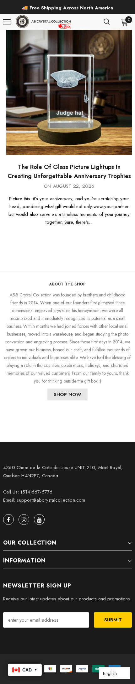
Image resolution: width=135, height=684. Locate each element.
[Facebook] (8, 519)
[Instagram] (24, 519)
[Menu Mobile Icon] (7, 22)
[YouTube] (39, 519)
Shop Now (67, 394)
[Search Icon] (107, 22)
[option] (67, 7)
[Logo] (44, 21)
